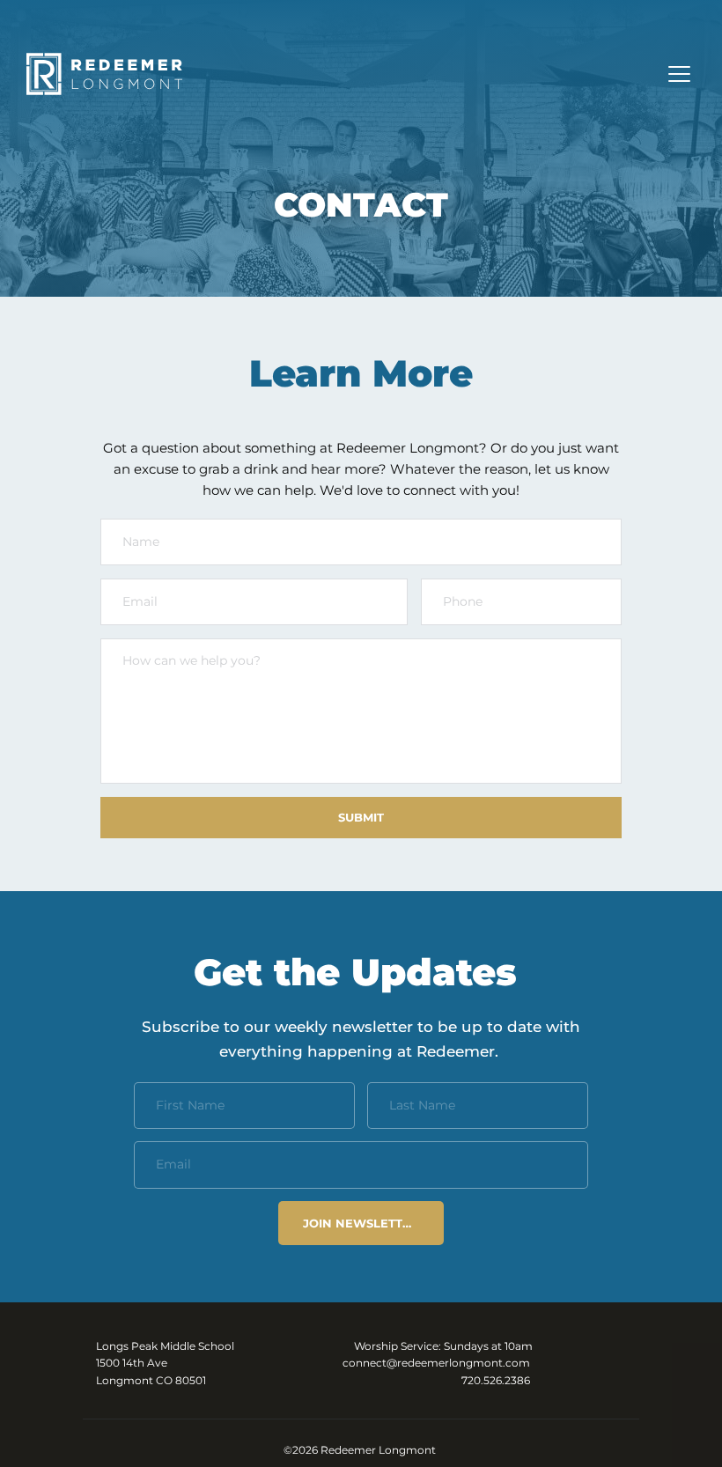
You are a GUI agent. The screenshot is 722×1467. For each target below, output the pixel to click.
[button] (679, 74)
